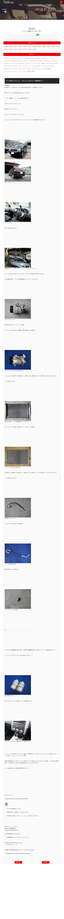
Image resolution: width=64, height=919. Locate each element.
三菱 (56, 63)
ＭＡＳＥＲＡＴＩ (45, 58)
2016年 (53, 46)
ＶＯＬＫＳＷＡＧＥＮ (20, 63)
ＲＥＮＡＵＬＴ (48, 60)
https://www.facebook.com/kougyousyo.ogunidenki (16, 798)
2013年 (11, 49)
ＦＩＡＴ (52, 58)
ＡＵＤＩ (33, 58)
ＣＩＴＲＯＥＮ (13, 58)
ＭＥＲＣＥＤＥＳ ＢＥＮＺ (17, 60)
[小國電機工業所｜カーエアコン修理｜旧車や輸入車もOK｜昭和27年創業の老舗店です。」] (8, 2)
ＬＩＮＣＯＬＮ (19, 68)
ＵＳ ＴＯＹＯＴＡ (28, 68)
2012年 (15, 49)
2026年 (6, 46)
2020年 (34, 46)
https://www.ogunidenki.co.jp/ (11, 830)
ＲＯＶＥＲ (55, 60)
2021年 (30, 46)
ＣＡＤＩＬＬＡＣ (27, 66)
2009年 (29, 49)
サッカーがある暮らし (47, 68)
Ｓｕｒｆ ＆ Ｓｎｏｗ (9, 71)
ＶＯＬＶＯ (28, 63)
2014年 (6, 49)
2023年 (20, 46)
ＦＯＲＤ (13, 68)
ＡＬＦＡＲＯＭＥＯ (26, 58)
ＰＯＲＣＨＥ (32, 60)
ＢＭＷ (38, 58)
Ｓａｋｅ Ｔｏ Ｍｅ (37, 68)
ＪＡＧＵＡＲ (7, 60)
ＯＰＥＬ (26, 60)
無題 (29, 71)
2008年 (34, 49)
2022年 (25, 46)
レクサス (34, 63)
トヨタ (39, 63)
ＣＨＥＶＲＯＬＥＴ (36, 66)
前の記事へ (18, 862)
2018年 (44, 46)
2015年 (58, 46)
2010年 (25, 49)
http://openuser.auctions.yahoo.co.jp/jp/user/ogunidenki (17, 853)
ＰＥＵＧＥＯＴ (40, 60)
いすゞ (20, 66)
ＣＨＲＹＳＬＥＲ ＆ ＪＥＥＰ (48, 66)
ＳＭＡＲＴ (7, 63)
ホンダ (47, 63)
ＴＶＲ (12, 63)
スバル (51, 63)
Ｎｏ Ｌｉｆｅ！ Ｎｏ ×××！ (20, 71)
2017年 (49, 46)
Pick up (6, 58)
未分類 (33, 71)
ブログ (19, 58)
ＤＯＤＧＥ (7, 68)
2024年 (15, 46)
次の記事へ (45, 862)
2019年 (39, 46)
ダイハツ (11, 66)
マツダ (6, 66)
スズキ (16, 66)
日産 (43, 63)
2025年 (11, 46)
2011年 (20, 49)
